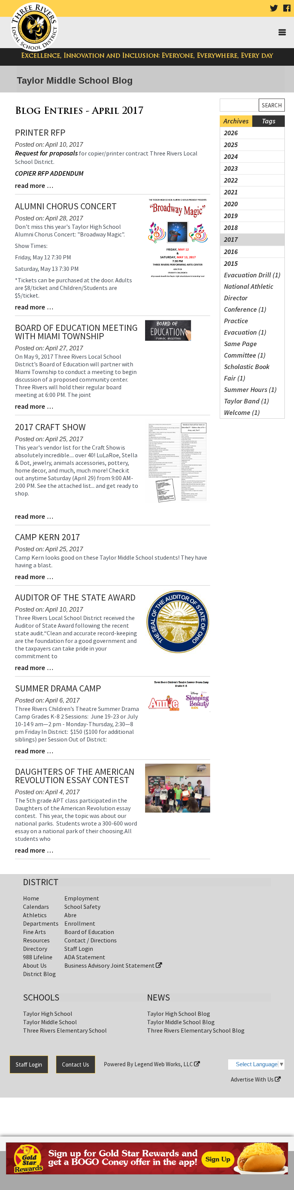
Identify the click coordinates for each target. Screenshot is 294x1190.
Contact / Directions (90, 940)
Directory (35, 948)
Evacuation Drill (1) (252, 274)
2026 (231, 132)
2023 (231, 168)
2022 (231, 180)
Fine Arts (34, 932)
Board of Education (89, 932)
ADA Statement (84, 957)
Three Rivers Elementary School (65, 1030)
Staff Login (78, 948)
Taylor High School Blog (178, 1013)
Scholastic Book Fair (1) (247, 372)
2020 (231, 203)
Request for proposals (46, 153)
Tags (268, 121)
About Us (35, 965)
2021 (231, 192)
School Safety (82, 906)
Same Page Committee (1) (245, 349)
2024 (231, 156)
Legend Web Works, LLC (164, 1064)
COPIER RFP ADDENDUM (49, 173)
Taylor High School (47, 1013)
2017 (231, 239)
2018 (231, 227)
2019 (231, 215)
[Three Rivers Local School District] (36, 27)
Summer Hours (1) (250, 389)
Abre (70, 915)
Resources (36, 940)
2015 (231, 263)
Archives (236, 121)
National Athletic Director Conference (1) (248, 298)
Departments (41, 923)
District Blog (39, 974)
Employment (81, 898)
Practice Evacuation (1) (245, 326)
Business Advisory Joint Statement (110, 965)
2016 (231, 251)
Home (31, 898)
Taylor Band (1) (246, 401)
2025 (231, 144)
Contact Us (75, 1064)
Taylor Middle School (50, 1022)
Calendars (36, 906)
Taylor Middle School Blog (181, 1022)
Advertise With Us (253, 1079)
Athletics (35, 915)
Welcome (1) (242, 412)
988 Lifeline (37, 957)
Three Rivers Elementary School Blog (196, 1030)
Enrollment (79, 923)
